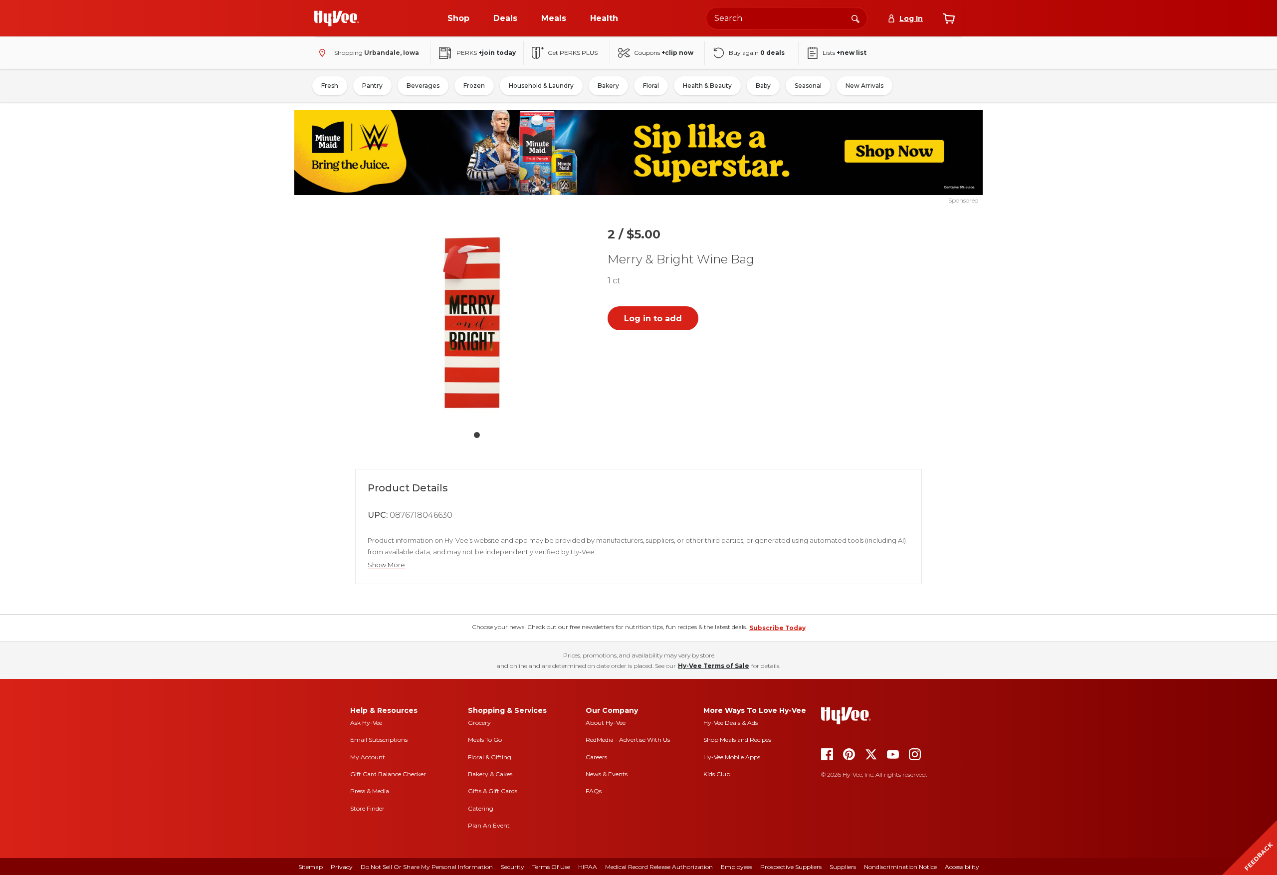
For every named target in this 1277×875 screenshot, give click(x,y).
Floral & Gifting (489, 757)
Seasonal (808, 85)
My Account (367, 757)
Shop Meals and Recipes (737, 739)
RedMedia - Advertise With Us (628, 739)
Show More (386, 565)
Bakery (608, 85)
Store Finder (367, 808)
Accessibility (962, 867)
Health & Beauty (707, 85)
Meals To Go (485, 739)
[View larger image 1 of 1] (477, 321)
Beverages (423, 85)
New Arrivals (864, 85)
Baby (763, 85)
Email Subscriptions (379, 739)
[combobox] (786, 18)
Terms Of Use (551, 867)
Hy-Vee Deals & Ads (730, 722)
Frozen (474, 85)
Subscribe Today (777, 628)
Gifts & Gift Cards (492, 791)
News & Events (607, 774)
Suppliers (843, 867)
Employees (736, 867)
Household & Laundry (541, 85)
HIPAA (587, 867)
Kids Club (716, 774)
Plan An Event (489, 825)
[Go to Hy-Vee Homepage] (336, 18)
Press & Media (369, 791)
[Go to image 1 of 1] (476, 435)
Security (512, 867)
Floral (651, 85)
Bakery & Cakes (490, 774)
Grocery (479, 722)
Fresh (329, 85)
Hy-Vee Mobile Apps (731, 757)
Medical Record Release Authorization (659, 867)
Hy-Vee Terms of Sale (713, 665)
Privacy (342, 867)
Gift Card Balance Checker (388, 774)
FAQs (594, 791)
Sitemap (310, 867)
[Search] (855, 17)
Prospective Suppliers (791, 867)
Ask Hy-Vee (366, 722)
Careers (596, 757)
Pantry (372, 85)
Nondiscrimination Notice (900, 867)
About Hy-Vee (606, 722)
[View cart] (949, 18)
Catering (480, 808)
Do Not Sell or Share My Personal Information (427, 867)
